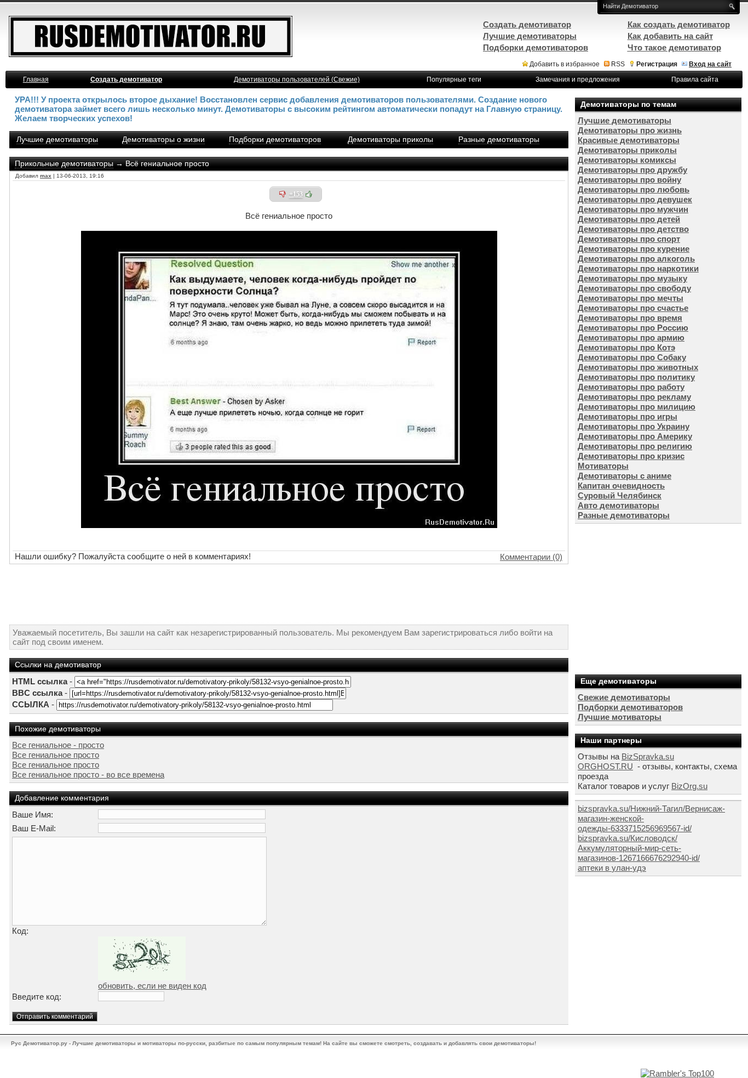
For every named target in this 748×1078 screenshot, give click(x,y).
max (45, 176)
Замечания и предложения (578, 79)
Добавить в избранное (565, 64)
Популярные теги (454, 79)
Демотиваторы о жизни (163, 139)
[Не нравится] (282, 194)
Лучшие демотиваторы (57, 139)
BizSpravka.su (648, 756)
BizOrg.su (689, 786)
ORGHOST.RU (605, 766)
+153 (296, 194)
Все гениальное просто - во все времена (88, 774)
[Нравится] (309, 194)
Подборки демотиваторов (275, 139)
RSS (618, 64)
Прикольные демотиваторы (64, 163)
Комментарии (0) (531, 556)
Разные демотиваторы (498, 139)
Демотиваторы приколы (390, 139)
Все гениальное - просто (58, 745)
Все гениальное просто (55, 754)
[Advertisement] (289, 594)
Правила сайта (694, 79)
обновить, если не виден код (152, 985)
